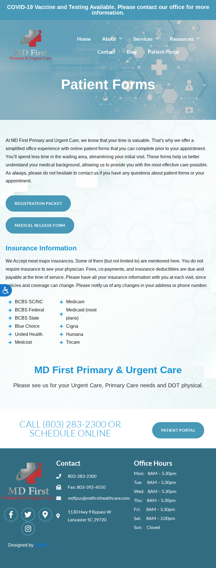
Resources (182, 39)
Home (84, 39)
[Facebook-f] (11, 515)
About (109, 39)
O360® (42, 545)
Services (143, 39)
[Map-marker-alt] (45, 515)
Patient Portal (163, 52)
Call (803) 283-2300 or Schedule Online (70, 428)
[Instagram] (28, 529)
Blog (132, 52)
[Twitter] (28, 515)
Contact (106, 52)
